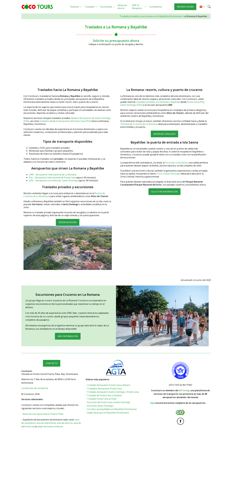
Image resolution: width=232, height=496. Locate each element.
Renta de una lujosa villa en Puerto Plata (43, 413)
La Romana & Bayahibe (195, 16)
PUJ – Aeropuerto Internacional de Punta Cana (52, 177)
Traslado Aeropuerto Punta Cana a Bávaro (108, 385)
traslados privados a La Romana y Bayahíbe (158, 101)
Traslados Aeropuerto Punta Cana (104, 388)
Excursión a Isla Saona (176, 162)
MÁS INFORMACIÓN (68, 336)
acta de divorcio (65, 422)
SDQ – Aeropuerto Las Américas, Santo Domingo (54, 180)
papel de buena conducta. (50, 426)
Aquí (152, 402)
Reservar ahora (68, 222)
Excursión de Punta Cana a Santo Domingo (108, 402)
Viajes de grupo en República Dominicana (108, 412)
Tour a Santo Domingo (168, 173)
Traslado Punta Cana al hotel (101, 398)
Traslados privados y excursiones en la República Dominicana (150, 16)
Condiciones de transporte (34, 388)
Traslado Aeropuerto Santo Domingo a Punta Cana (113, 391)
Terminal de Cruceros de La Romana (138, 124)
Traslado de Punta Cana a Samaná (104, 395)
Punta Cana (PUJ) (195, 101)
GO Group (184, 390)
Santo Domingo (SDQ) (131, 104)
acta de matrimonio (46, 422)
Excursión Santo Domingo (100, 405)
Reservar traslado (164, 133)
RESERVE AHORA (185, 6)
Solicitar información (164, 191)
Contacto (52, 363)
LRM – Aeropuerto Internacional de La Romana (52, 174)
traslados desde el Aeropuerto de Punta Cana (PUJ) (65, 121)
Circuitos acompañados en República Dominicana (112, 409)
